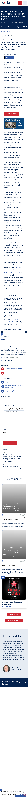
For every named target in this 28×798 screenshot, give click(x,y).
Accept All (20, 796)
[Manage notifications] (24, 795)
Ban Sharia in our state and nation (13, 368)
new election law (16, 83)
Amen (6, 464)
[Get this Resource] (14, 588)
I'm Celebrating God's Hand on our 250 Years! (15, 373)
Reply (6, 466)
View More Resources (14, 620)
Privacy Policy (23, 794)
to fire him (18, 267)
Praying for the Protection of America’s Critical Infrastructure (15, 386)
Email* (4, 432)
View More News (14, 614)
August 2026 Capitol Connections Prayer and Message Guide (15, 391)
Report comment (14, 466)
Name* (5, 427)
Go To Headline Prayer (7, 32)
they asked (20, 90)
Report (23, 468)
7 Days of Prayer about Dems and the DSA (16, 382)
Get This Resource (7, 607)
